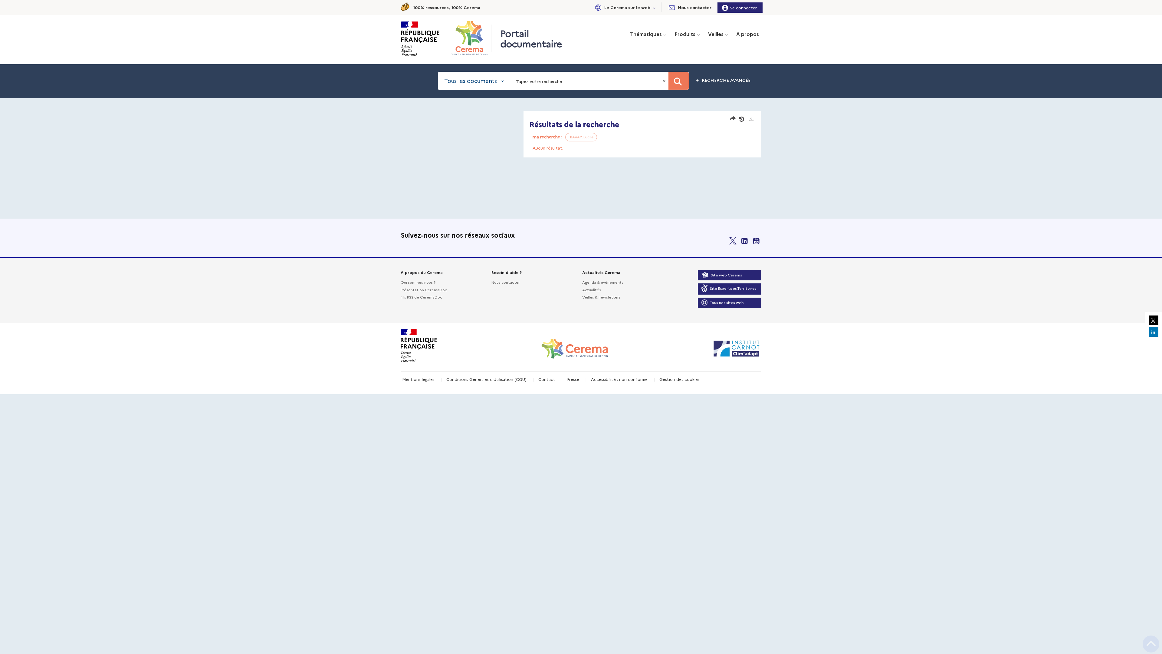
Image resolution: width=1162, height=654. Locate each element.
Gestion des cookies (679, 379)
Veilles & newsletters (601, 296)
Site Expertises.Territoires (733, 288)
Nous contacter (505, 282)
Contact (546, 379)
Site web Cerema (726, 274)
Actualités (591, 289)
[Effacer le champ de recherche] (664, 81)
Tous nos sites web (727, 302)
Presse (573, 379)
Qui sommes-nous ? (418, 282)
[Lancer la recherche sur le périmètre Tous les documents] (678, 81)
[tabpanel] (581, 135)
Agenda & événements (602, 282)
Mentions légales (418, 379)
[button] (624, 7)
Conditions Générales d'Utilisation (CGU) (486, 379)
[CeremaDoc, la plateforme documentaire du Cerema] (471, 38)
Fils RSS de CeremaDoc (421, 296)
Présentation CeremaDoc (424, 289)
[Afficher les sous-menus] (654, 7)
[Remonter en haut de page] (1151, 644)
